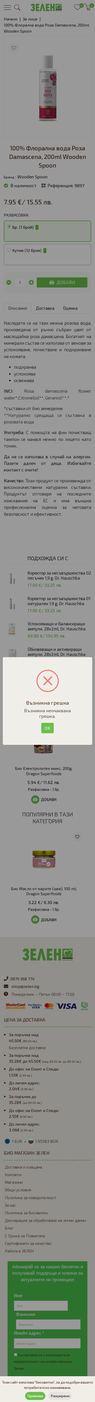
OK (47, 728)
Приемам (35, 1396)
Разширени (60, 1396)
